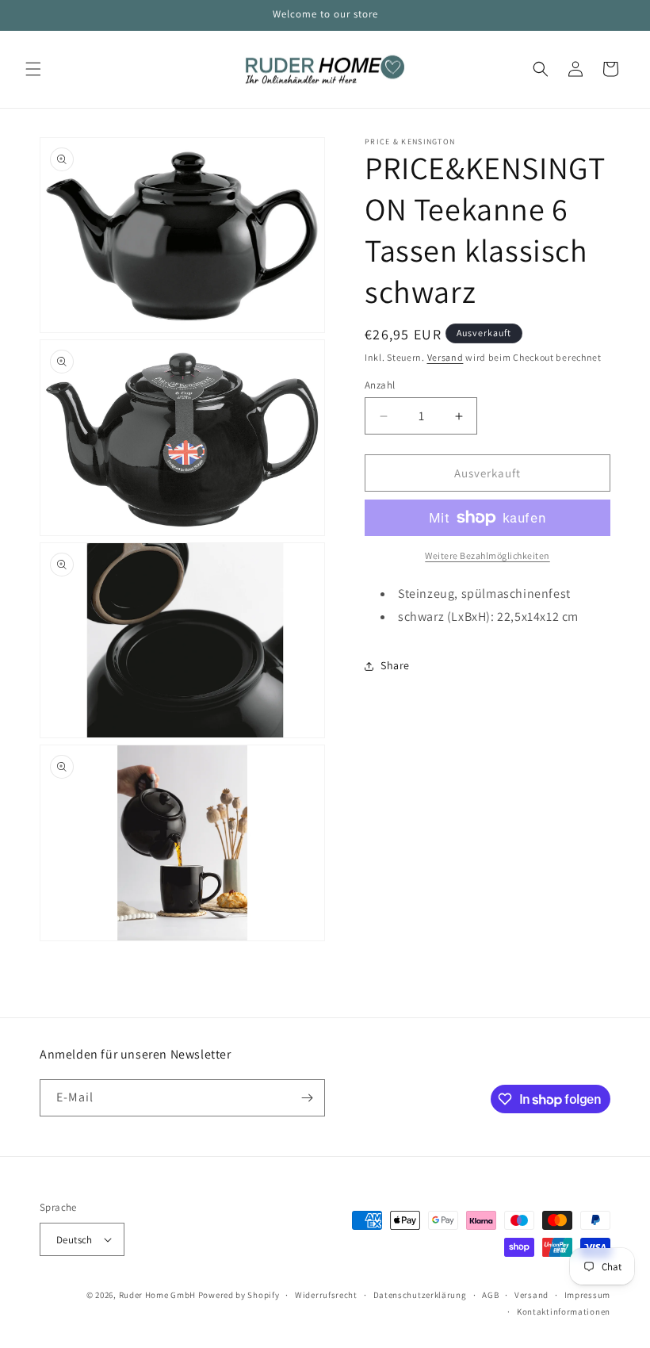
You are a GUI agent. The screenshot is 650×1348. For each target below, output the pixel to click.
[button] (33, 69)
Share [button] (395, 665)
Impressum (587, 1294)
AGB (490, 1294)
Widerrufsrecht (326, 1294)
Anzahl (380, 385)
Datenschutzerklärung (420, 1294)
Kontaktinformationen (563, 1311)
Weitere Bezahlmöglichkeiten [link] (487, 555)
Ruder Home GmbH (158, 1294)
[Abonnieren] (306, 1097)
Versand (445, 357)
